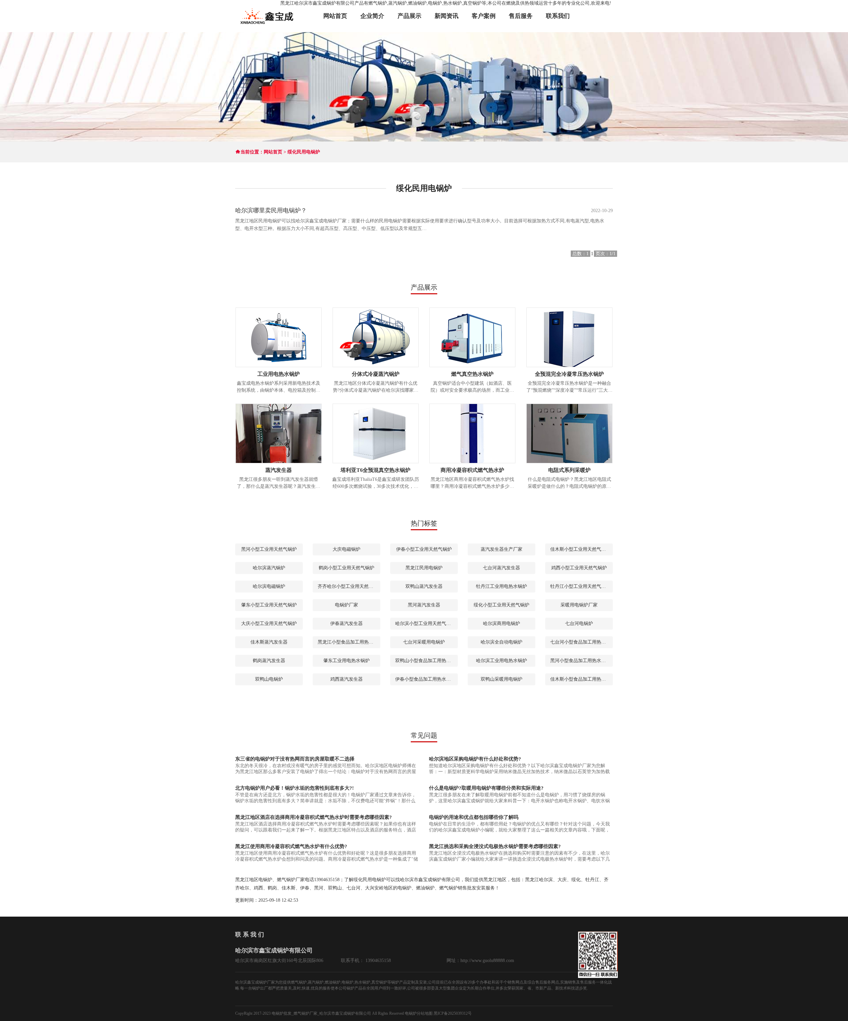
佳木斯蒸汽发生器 (269, 642)
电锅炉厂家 (346, 604)
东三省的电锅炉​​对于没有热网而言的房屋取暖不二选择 (294, 759)
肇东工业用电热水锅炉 (346, 660)
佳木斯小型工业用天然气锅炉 (580, 549)
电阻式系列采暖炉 (569, 470)
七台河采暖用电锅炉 (424, 642)
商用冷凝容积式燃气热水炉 (472, 470)
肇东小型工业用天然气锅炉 (269, 604)
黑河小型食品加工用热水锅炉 (580, 660)
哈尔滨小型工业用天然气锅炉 (425, 623)
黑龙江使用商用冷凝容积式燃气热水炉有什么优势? (291, 846)
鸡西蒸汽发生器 (346, 679)
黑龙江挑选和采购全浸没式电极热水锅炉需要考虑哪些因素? (495, 846)
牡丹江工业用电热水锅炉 (501, 586)
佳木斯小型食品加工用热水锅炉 (581, 679)
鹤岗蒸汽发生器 (269, 660)
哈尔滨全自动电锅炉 (501, 642)
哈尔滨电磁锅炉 (269, 586)
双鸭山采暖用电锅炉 (501, 679)
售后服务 (521, 16)
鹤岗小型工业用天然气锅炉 (346, 567)
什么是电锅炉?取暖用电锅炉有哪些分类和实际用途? (486, 788)
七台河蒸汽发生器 (501, 567)
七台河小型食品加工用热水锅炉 (581, 642)
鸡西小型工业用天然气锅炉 (579, 567)
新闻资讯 (446, 16)
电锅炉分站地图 (419, 1013)
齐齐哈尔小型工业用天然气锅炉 (349, 586)
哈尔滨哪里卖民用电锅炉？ (271, 210)
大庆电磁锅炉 (346, 549)
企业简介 (372, 16)
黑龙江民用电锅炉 (424, 567)
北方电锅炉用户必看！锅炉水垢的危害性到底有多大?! (294, 788)
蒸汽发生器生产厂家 (501, 549)
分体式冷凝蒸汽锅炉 (375, 374)
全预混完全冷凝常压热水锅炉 (569, 374)
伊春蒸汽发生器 (346, 623)
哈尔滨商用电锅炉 (501, 623)
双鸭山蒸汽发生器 (424, 586)
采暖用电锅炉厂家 (579, 604)
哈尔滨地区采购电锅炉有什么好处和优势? (475, 759)
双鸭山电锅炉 (269, 679)
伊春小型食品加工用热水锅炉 (425, 679)
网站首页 (335, 16)
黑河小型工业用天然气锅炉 (269, 549)
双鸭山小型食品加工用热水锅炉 (426, 660)
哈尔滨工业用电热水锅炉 (501, 660)
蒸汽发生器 (278, 470)
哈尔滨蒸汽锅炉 (269, 567)
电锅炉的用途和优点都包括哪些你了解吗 (473, 817)
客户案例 (484, 16)
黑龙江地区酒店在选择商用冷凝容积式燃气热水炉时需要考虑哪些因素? (313, 817)
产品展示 (409, 16)
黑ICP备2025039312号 (453, 1013)
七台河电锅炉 (579, 623)
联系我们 (558, 16)
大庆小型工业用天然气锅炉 (269, 623)
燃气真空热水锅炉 (472, 374)
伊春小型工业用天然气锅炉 (424, 549)
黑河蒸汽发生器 (424, 604)
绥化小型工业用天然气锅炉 (501, 604)
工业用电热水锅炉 (278, 374)
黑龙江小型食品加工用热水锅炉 (349, 642)
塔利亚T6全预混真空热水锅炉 (375, 470)
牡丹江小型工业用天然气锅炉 (580, 586)
